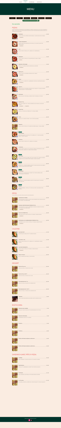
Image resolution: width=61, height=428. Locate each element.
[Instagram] (29, 420)
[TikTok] (31, 420)
